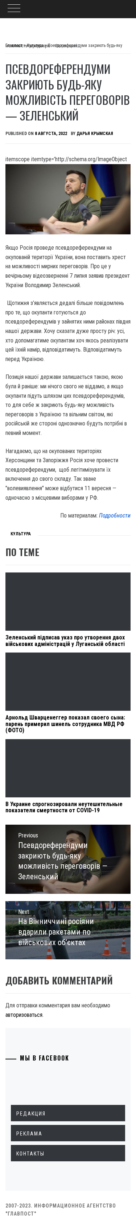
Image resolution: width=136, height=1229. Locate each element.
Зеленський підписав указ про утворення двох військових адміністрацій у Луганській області (65, 640)
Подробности (115, 515)
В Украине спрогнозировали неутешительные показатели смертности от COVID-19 (64, 807)
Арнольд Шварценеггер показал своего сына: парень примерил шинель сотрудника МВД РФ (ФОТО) (65, 724)
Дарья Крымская (95, 133)
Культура (21, 533)
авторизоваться (23, 1014)
